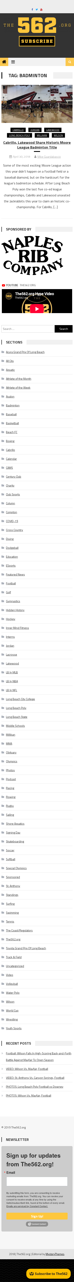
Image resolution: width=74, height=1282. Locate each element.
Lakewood (52, 130)
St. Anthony (13, 886)
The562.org (13, 939)
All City (10, 361)
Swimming (12, 912)
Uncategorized (15, 966)
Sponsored (13, 877)
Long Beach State (16, 717)
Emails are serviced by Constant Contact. (27, 1206)
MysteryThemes (55, 1254)
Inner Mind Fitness (17, 628)
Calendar (11, 459)
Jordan (34, 130)
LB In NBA (12, 681)
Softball (10, 859)
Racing (10, 788)
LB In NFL (11, 690)
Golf (8, 592)
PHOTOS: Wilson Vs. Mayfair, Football (28, 1095)
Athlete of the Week (18, 387)
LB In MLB (12, 672)
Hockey (10, 619)
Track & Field (14, 957)
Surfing (10, 903)
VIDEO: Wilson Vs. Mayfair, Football (27, 1069)
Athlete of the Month (18, 378)
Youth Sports (14, 1028)
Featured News (15, 574)
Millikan (42, 135)
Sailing (10, 814)
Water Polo (13, 992)
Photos (10, 770)
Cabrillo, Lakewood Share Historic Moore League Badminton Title (37, 145)
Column (10, 503)
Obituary (11, 752)
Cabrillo (18, 130)
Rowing (10, 797)
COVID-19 (12, 521)
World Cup (12, 1010)
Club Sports (13, 494)
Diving (10, 539)
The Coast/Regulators (19, 930)
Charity (10, 485)
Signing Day (13, 832)
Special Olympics (16, 868)
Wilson (58, 135)
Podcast (11, 779)
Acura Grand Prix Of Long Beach (25, 352)
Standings (12, 895)
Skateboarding (15, 841)
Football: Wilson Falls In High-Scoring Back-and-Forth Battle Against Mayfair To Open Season (38, 1056)
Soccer (10, 850)
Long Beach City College (20, 699)
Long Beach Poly (19, 135)
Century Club (13, 476)
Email (10, 1172)
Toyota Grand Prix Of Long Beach (26, 948)
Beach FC (11, 432)
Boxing (10, 441)
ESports (11, 565)
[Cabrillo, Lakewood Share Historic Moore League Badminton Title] (37, 104)
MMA (9, 743)
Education (12, 556)
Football (11, 583)
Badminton (13, 405)
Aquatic (10, 370)
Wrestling (12, 1019)
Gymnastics (13, 601)
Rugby (10, 806)
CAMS (9, 467)
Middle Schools (15, 725)
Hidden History (15, 610)
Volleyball (12, 984)
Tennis (10, 921)
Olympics (11, 761)
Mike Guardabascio (49, 156)
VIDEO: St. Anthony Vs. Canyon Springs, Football (35, 1077)
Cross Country (14, 530)
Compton (11, 512)
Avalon (10, 396)
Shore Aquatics (15, 823)
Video (9, 975)
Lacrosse (11, 654)
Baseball (11, 414)
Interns (10, 636)
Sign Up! (37, 1216)
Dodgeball (12, 547)
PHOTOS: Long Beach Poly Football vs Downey (34, 1086)
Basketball (12, 423)
